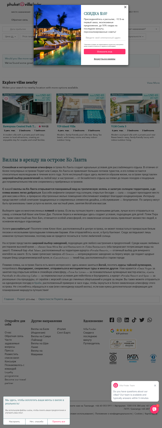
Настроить (14, 421)
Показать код (104, 51)
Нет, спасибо (36, 421)
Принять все (58, 421)
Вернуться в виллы (104, 58)
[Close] (125, 8)
